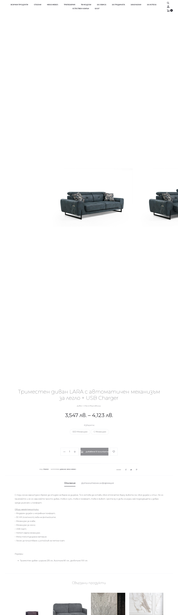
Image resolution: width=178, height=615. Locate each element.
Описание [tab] (69, 483)
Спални (37, 5)
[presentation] (9, 197)
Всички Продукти (19, 5)
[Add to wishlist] (114, 452)
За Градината (118, 5)
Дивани (63, 469)
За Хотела (151, 5)
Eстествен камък (81, 9)
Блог (97, 9)
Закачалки (136, 5)
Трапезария (69, 5)
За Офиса (101, 5)
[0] (168, 10)
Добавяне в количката (96, 451)
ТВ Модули (86, 5)
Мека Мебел (52, 5)
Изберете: (89, 425)
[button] (80, 431)
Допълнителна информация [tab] (97, 483)
